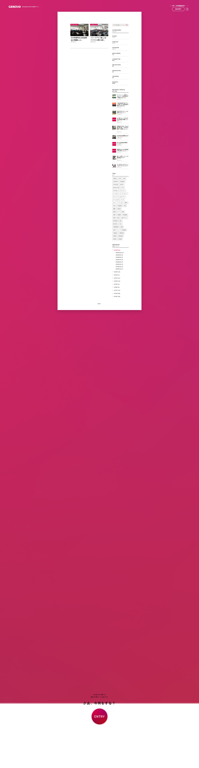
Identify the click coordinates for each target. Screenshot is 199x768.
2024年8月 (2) (119, 257)
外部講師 (125, 214)
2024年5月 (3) (119, 261)
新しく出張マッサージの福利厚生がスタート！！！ (122, 157)
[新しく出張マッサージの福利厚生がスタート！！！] (114, 157)
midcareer (116, 54)
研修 (122, 227)
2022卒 (121, 184)
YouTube (115, 190)
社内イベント (116, 230)
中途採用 (119, 205)
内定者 (119, 208)
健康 (114, 208)
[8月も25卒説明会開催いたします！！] (114, 144)
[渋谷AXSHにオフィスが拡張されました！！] (114, 112)
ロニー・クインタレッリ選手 (120, 202)
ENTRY (178, 9)
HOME (99, 303)
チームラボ (116, 199)
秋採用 (114, 236)
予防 (125, 205)
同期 (123, 211)
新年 (121, 220)
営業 (114, 214)
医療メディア (116, 211)
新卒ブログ (124, 217)
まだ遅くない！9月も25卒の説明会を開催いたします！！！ (122, 119)
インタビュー (116, 193)
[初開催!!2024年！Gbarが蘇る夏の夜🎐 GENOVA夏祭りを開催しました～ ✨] (114, 127)
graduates (116, 71)
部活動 (120, 239)
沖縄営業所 (116, 227)
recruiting (74, 24)
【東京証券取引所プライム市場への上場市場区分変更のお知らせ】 (122, 104)
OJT (123, 187)
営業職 (119, 214)
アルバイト (122, 190)
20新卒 (115, 178)
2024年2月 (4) (119, 266)
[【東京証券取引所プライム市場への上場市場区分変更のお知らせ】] (114, 104)
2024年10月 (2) (120, 252)
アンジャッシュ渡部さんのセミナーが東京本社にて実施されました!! (122, 96)
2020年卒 (115, 181)
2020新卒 (122, 181)
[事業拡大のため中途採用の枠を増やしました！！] (114, 151)
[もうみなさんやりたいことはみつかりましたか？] (114, 166)
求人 (121, 224)
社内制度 (124, 230)
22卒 (120, 178)
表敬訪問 (120, 236)
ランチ (122, 199)
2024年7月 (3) (119, 259)
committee (94, 24)
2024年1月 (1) (119, 268)
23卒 (124, 178)
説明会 (114, 239)
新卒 (118, 217)
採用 (114, 217)
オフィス (115, 196)
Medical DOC (116, 187)
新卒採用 (115, 220)
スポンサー (122, 196)
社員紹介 (115, 233)
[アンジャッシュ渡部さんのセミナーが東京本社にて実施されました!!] (114, 96)
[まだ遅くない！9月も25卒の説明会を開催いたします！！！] (114, 119)
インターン (124, 193)
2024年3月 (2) (119, 264)
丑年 (114, 205)
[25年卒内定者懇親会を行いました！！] (114, 137)
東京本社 (115, 224)
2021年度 (115, 184)
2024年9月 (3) (119, 254)
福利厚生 (122, 233)
